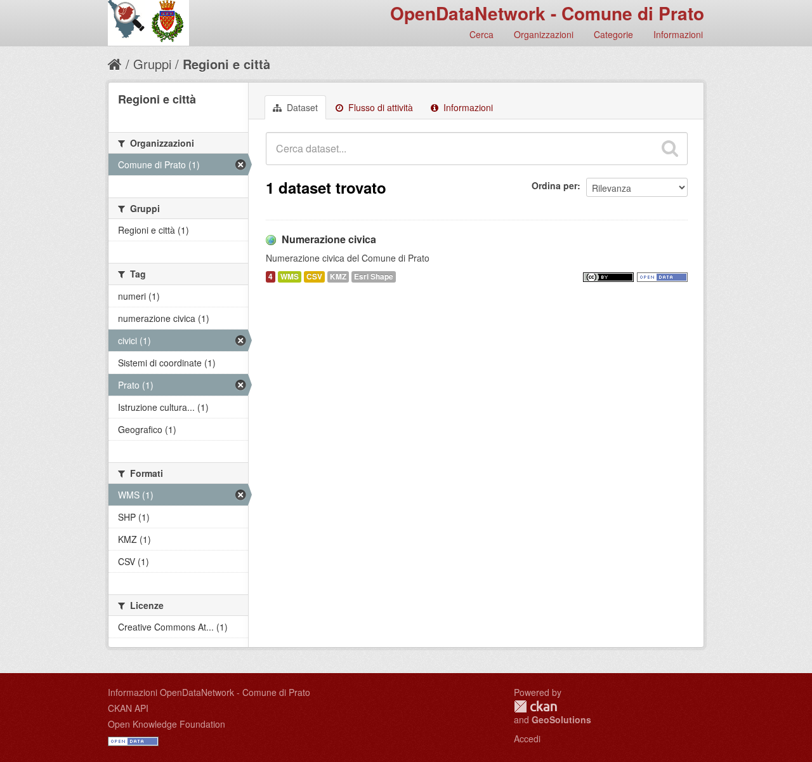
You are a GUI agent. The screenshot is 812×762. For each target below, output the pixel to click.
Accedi (527, 738)
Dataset (301, 107)
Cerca (481, 34)
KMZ (338, 276)
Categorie (613, 34)
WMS (289, 276)
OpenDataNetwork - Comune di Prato (547, 13)
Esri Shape (373, 276)
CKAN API (128, 708)
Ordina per (554, 185)
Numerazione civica (329, 239)
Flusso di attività (379, 107)
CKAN (535, 706)
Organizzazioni (543, 34)
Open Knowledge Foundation (166, 724)
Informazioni (678, 34)
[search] (670, 148)
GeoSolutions (561, 719)
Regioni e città (226, 64)
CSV (314, 276)
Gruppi (152, 64)
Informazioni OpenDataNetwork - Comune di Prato (209, 692)
